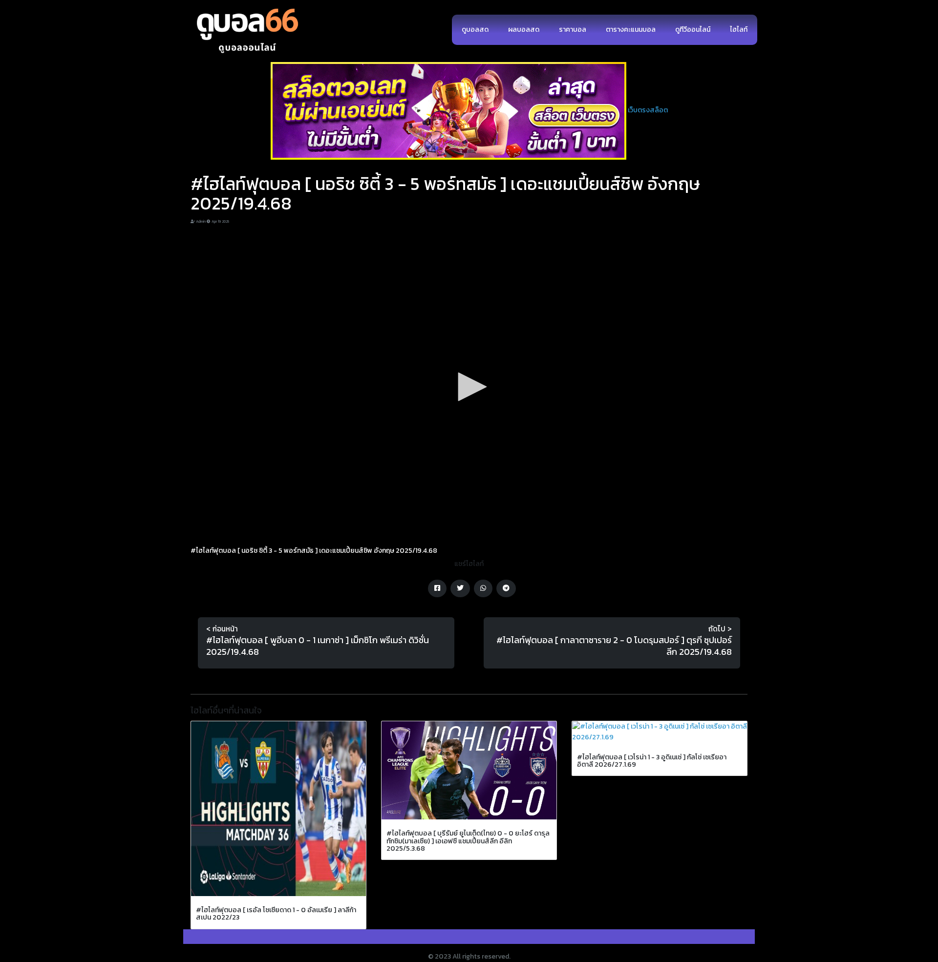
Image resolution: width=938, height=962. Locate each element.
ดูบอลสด (475, 29)
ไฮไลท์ (738, 29)
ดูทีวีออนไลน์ (692, 29)
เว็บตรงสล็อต (648, 110)
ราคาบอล (572, 29)
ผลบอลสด (523, 29)
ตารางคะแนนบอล (631, 29)
